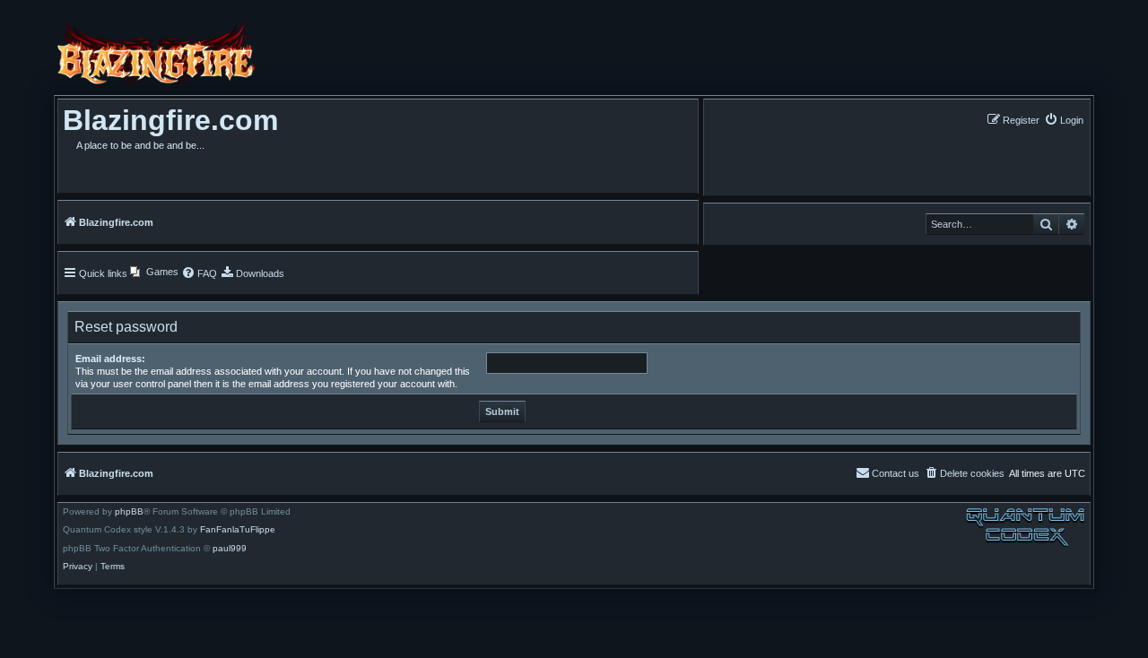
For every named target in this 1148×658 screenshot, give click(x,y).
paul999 (230, 548)
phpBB (129, 511)
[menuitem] (1063, 119)
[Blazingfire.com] (156, 52)
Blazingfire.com (170, 120)
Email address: (110, 358)
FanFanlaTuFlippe (237, 529)
